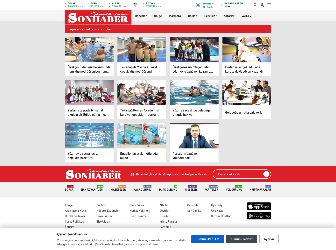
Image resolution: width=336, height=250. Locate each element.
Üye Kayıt (217, 210)
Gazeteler (118, 188)
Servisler (210, 16)
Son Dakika (194, 210)
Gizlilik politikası (75, 216)
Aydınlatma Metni (76, 210)
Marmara (175, 16)
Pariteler (211, 188)
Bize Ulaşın (103, 221)
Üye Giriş (216, 205)
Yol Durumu (234, 188)
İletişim (69, 227)
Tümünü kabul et (208, 239)
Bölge (158, 16)
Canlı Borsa (137, 205)
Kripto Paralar (260, 188)
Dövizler (164, 210)
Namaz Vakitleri (92, 188)
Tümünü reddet (242, 239)
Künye (69, 205)
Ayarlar (269, 239)
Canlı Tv (101, 205)
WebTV (246, 16)
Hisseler (191, 188)
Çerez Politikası (74, 221)
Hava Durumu (142, 188)
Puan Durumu (168, 188)
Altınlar (164, 205)
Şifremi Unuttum (221, 216)
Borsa (69, 188)
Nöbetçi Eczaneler (108, 210)
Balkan (192, 16)
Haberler (141, 16)
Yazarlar (229, 16)
